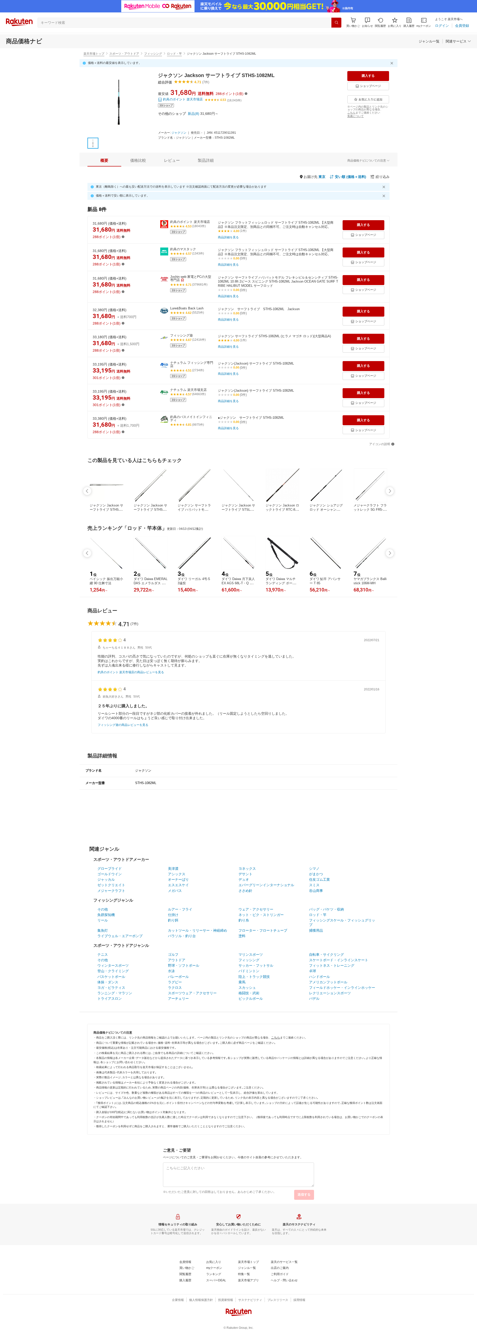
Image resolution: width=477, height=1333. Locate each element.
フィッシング (153, 53)
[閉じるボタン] (393, 63)
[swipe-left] (87, 491)
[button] (367, 22)
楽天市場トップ (93, 53)
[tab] (104, 161)
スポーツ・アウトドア (124, 53)
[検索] (336, 23)
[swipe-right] (390, 491)
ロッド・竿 (174, 53)
